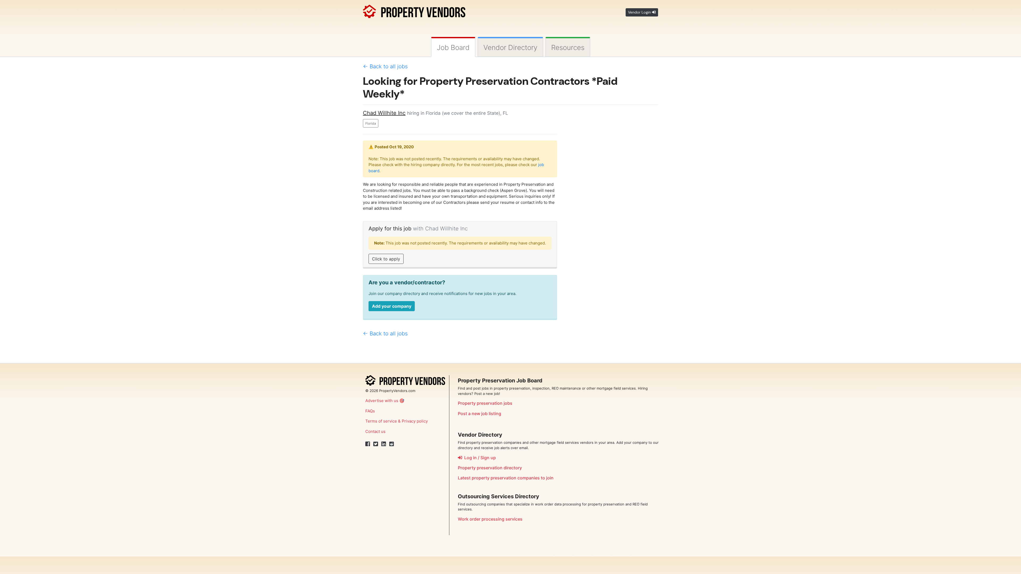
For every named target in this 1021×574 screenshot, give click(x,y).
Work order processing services (490, 519)
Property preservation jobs (485, 403)
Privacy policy (415, 421)
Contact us (375, 431)
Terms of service (381, 421)
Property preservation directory (490, 467)
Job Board (453, 47)
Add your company (391, 306)
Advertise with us (381, 400)
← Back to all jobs (385, 66)
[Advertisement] (611, 188)
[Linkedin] (383, 444)
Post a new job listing (479, 413)
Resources (567, 47)
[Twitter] (375, 444)
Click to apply (386, 258)
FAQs (370, 410)
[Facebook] (367, 444)
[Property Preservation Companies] (414, 10)
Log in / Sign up (479, 457)
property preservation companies (506, 477)
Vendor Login (640, 12)
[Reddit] (391, 444)
